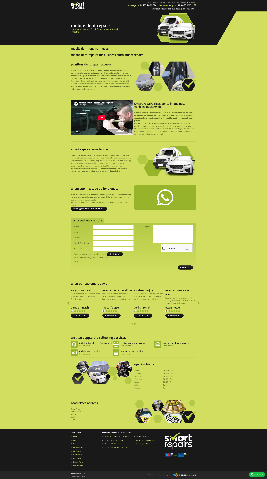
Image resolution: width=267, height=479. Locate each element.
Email (76, 232)
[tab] (132, 324)
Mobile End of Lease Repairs (114, 440)
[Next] (198, 303)
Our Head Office (181, 2)
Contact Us (192, 2)
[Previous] (68, 303)
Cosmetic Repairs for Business (166, 9)
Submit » (184, 267)
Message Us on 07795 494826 (88, 208)
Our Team (163, 2)
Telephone (78, 238)
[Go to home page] (77, 6)
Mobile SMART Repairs (113, 444)
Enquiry (147, 227)
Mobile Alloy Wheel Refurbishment (117, 436)
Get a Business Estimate (87, 220)
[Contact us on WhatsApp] (195, 5)
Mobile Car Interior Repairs (145, 440)
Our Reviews (188, 9)
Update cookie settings (79, 476)
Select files (113, 254)
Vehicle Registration (81, 243)
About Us (155, 2)
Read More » (79, 315)
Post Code (78, 248)
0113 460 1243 (175, 5)
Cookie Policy (78, 466)
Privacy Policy (78, 462)
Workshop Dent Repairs (144, 444)
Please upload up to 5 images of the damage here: (83, 258)
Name (77, 227)
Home (149, 2)
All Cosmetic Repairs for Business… (117, 447)
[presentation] (177, 248)
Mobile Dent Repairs (143, 436)
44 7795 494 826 (142, 5)
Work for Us (171, 2)
